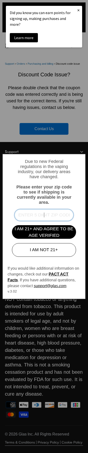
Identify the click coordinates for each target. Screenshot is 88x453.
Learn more (23, 37)
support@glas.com (50, 286)
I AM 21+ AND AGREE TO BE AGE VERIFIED (44, 232)
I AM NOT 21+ (44, 249)
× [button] (78, 10)
